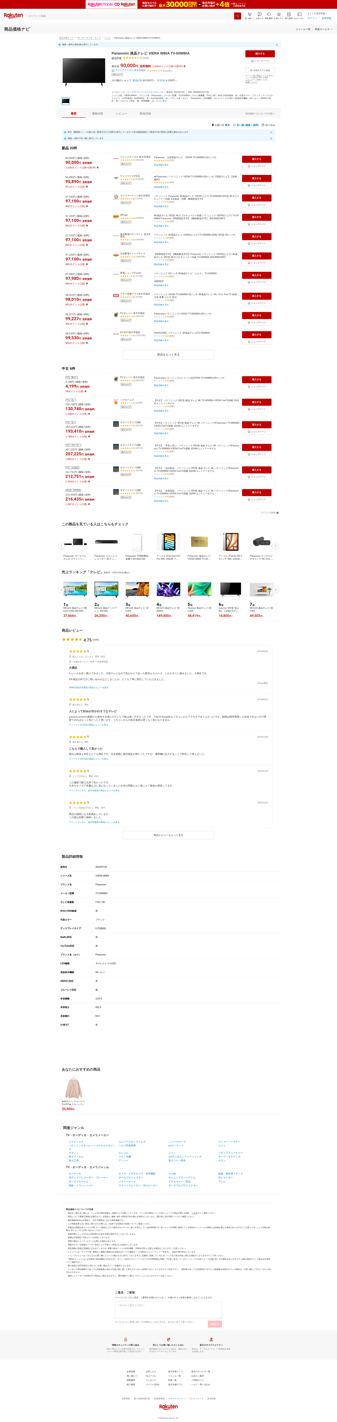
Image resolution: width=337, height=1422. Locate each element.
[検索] (237, 16)
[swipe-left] (61, 546)
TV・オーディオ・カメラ (89, 38)
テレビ (107, 38)
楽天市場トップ (66, 38)
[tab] (74, 113)
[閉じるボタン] (277, 44)
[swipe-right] (275, 546)
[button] (259, 16)
